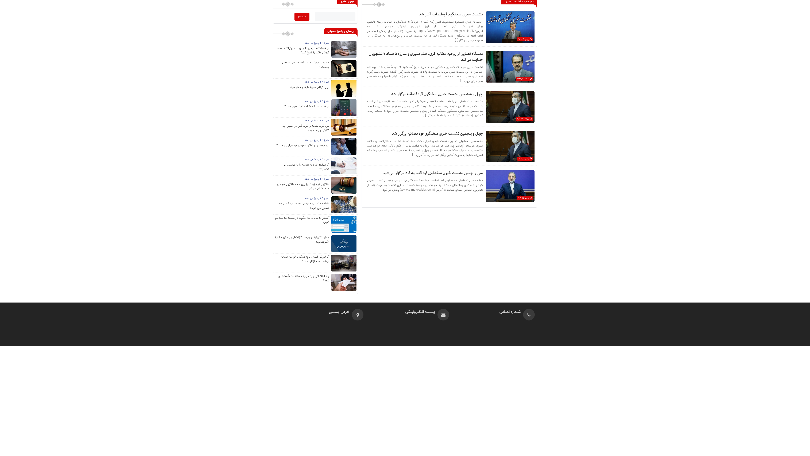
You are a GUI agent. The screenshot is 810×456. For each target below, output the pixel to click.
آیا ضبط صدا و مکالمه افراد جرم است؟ (307, 106)
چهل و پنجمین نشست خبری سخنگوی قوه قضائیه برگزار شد (437, 134)
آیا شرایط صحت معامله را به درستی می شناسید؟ (306, 166)
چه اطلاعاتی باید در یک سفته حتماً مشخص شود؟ (303, 278)
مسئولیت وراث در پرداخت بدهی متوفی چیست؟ (305, 64)
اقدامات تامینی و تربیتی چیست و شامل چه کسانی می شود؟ (304, 205)
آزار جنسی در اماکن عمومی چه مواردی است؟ (303, 145)
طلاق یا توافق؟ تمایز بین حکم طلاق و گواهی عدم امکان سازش (303, 186)
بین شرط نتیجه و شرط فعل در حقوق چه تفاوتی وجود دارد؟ (305, 128)
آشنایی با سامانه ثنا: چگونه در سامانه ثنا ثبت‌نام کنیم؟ (302, 220)
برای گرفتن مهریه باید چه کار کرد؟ (309, 87)
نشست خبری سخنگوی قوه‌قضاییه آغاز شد (451, 14)
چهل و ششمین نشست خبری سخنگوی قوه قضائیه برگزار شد (437, 94)
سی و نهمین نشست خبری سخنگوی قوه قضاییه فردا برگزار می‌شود (433, 173)
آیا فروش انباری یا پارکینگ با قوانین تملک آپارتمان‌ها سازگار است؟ (305, 258)
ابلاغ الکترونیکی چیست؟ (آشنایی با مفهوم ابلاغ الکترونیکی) (302, 239)
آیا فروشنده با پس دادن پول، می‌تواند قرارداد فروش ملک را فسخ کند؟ (303, 50)
